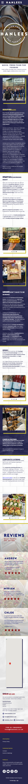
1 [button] (11, 399)
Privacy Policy (6, 741)
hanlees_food (9, 720)
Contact (5, 751)
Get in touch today (7, 478)
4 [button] (16, 399)
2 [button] (13, 399)
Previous (4, 238)
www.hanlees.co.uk (10, 713)
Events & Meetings (7, 753)
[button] (10, 663)
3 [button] (14, 399)
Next (24, 238)
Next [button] (24, 386)
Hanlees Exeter (20, 720)
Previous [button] (4, 386)
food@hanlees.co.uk (10, 717)
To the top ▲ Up (14, 780)
